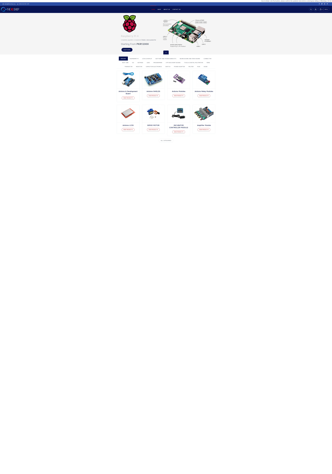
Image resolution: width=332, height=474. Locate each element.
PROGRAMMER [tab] (157, 62)
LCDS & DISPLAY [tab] (147, 58)
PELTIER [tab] (191, 66)
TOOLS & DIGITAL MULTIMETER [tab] (193, 62)
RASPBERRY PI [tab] (134, 58)
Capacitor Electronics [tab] (154, 66)
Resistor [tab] (139, 66)
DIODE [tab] (206, 66)
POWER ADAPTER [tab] (179, 66)
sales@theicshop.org (9, 4)
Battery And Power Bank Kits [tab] (166, 58)
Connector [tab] (207, 58)
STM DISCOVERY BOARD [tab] (173, 62)
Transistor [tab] (128, 66)
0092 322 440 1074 (23, 4)
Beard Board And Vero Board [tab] (190, 58)
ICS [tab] (133, 62)
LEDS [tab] (148, 62)
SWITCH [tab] (167, 66)
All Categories (166, 140)
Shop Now (126, 49)
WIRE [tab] (208, 62)
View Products (128, 98)
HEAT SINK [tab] (125, 62)
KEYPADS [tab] (140, 62)
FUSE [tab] (198, 66)
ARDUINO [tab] (123, 58)
